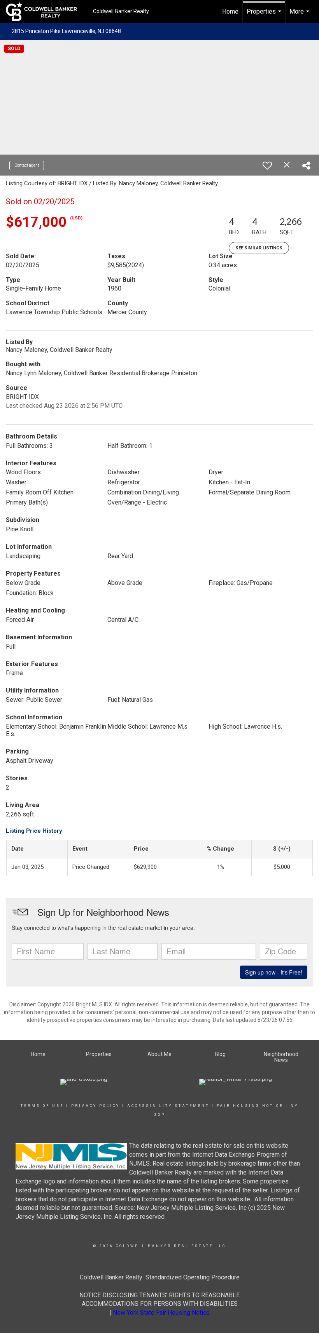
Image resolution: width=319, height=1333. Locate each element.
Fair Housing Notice (250, 1106)
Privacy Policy (95, 1106)
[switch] (267, 165)
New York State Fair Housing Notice (161, 1312)
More (300, 15)
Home (230, 11)
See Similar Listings (258, 248)
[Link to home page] (45, 11)
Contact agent (26, 165)
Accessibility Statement (168, 1106)
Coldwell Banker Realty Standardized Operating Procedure (160, 1277)
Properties (265, 15)
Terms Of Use (42, 1106)
